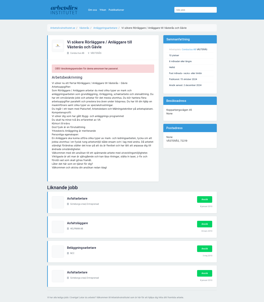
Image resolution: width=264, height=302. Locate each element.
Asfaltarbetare (77, 198)
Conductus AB (189, 49)
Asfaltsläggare (77, 223)
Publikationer (116, 9)
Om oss (92, 9)
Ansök (205, 199)
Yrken (102, 9)
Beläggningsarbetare (81, 248)
